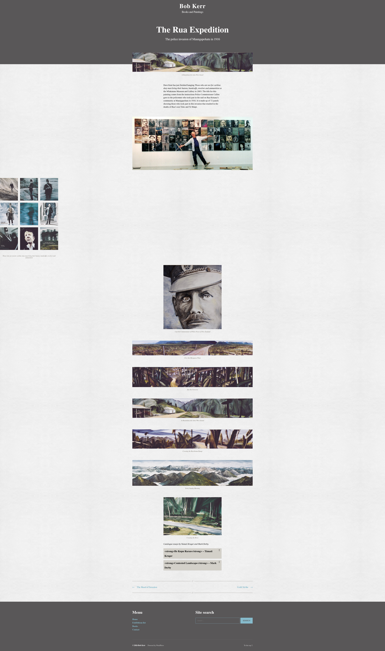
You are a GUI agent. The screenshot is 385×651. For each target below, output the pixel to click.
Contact (135, 629)
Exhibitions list (139, 622)
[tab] (192, 553)
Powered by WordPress (156, 645)
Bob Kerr (192, 6)
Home (135, 619)
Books (135, 626)
